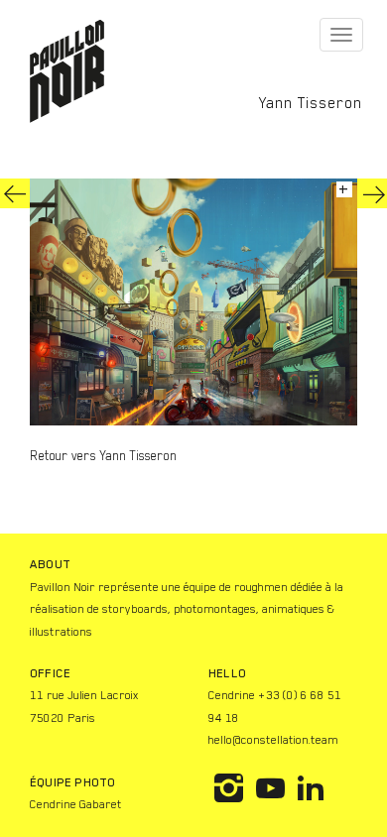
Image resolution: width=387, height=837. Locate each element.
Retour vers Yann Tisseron (103, 455)
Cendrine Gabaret (76, 804)
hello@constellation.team (273, 740)
